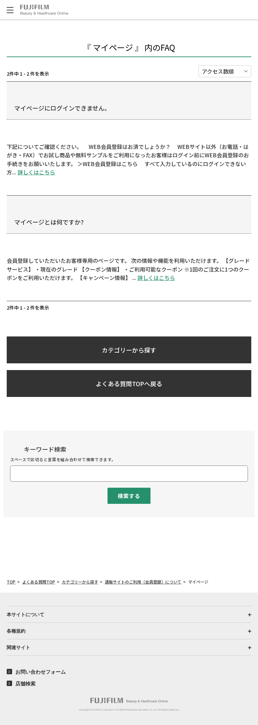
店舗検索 (25, 683)
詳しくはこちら (36, 172)
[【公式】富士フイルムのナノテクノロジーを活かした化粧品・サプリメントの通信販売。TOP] (129, 700)
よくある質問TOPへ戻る (129, 383)
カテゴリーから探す (129, 350)
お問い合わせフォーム (40, 671)
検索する (129, 496)
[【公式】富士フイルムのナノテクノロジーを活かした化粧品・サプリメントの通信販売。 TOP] (44, 10)
